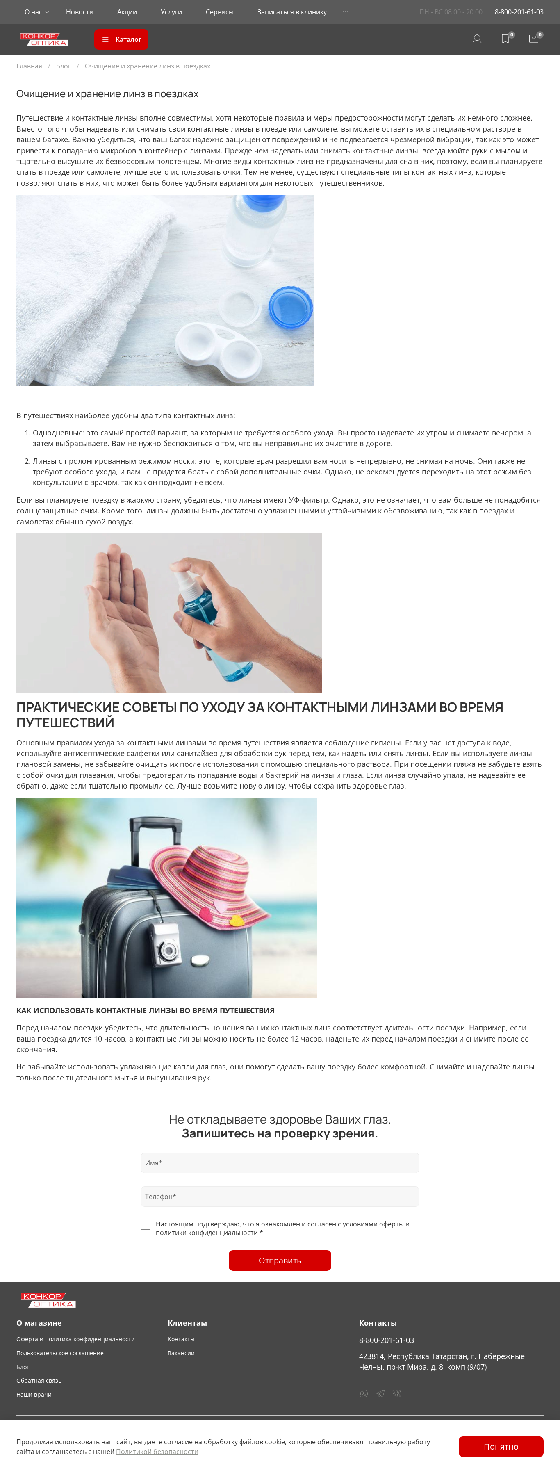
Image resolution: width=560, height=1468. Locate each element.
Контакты (181, 1339)
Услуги (171, 11)
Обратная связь (38, 1380)
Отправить (280, 1260)
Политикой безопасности (157, 1451)
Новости (79, 11)
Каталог (128, 39)
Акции (127, 11)
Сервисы (220, 11)
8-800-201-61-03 (519, 11)
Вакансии (181, 1353)
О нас (33, 11)
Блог (63, 66)
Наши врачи (34, 1394)
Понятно (501, 1446)
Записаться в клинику (292, 11)
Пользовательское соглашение (60, 1353)
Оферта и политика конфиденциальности (75, 1339)
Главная (29, 66)
